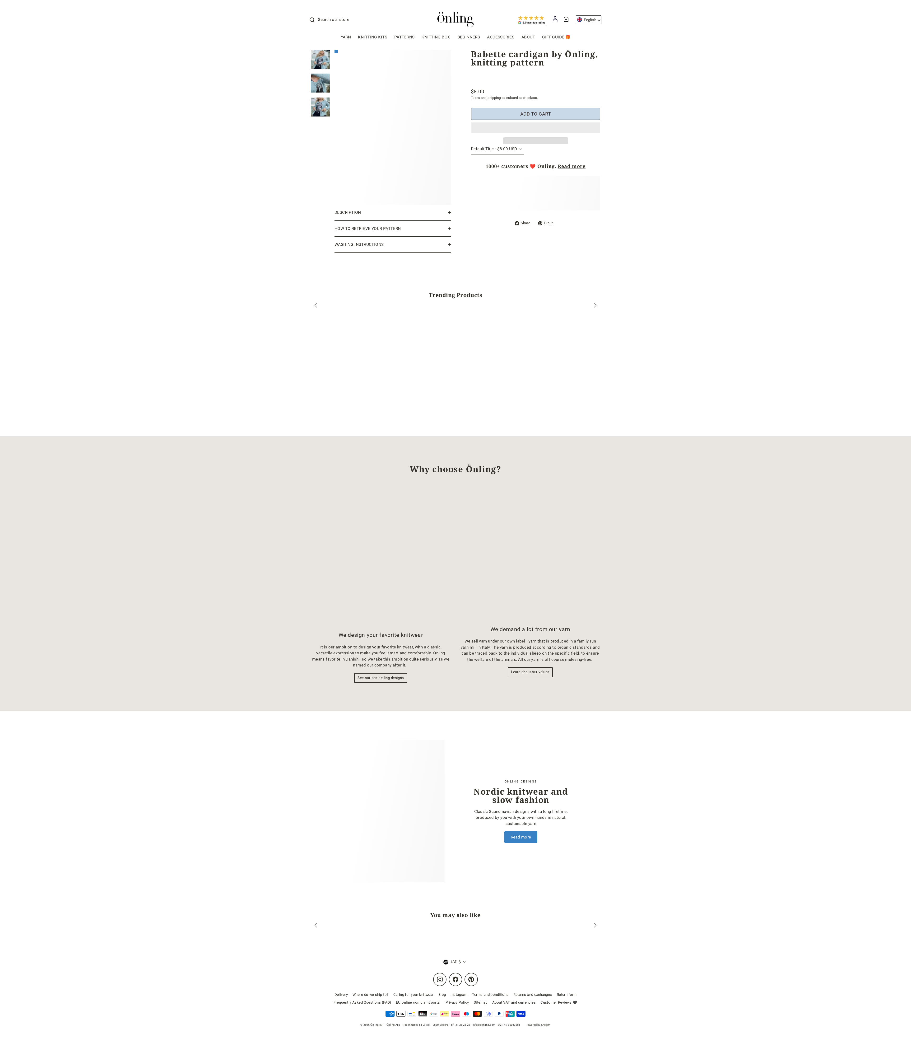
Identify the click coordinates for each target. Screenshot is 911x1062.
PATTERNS (404, 37)
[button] (535, 127)
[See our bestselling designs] (381, 556)
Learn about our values (530, 672)
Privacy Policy (457, 1002)
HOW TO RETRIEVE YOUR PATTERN (368, 228)
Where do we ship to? (371, 994)
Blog (442, 994)
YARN (346, 37)
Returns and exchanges (532, 994)
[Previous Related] (316, 926)
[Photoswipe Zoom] (393, 126)
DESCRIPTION (348, 212)
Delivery (341, 994)
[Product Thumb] (320, 59)
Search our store (333, 19)
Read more (572, 166)
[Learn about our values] (530, 554)
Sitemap (481, 1002)
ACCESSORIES (500, 37)
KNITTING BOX (436, 37)
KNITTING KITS (372, 37)
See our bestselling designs (381, 678)
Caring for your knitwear (413, 994)
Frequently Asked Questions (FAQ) (362, 1002)
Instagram (459, 994)
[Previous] (316, 306)
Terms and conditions (490, 994)
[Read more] (391, 811)
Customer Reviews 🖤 (558, 1002)
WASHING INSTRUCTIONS (359, 244)
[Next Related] (595, 926)
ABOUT (528, 37)
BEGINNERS (468, 37)
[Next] (595, 306)
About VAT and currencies (514, 1002)
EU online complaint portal (418, 1002)
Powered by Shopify (538, 1024)
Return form (567, 994)
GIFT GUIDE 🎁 (556, 37)
